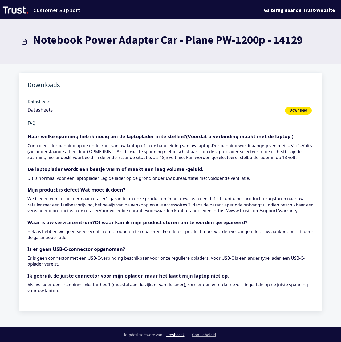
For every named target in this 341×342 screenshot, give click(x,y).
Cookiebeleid (204, 334)
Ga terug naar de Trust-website (299, 10)
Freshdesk (175, 334)
